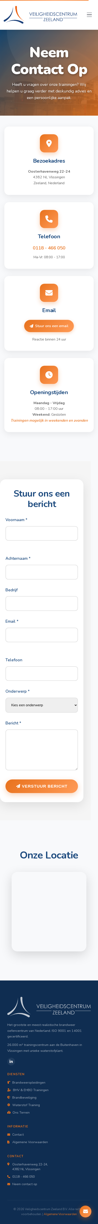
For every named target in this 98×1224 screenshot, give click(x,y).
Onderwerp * (17, 691)
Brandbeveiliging (24, 1097)
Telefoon (13, 660)
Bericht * (13, 723)
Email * (11, 621)
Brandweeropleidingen (28, 1082)
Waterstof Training (26, 1105)
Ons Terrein (21, 1112)
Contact (18, 1134)
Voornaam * (16, 519)
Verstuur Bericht (44, 786)
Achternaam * (18, 558)
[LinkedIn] (11, 1061)
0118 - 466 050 (49, 248)
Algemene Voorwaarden (30, 1142)
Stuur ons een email (51, 325)
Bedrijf (11, 590)
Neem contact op (24, 1184)
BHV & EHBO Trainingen (31, 1090)
